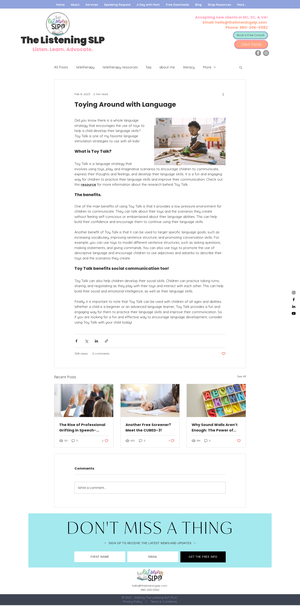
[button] (241, 67)
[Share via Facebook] (76, 341)
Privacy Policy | (137, 601)
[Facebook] (258, 53)
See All (241, 376)
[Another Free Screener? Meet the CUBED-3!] (150, 400)
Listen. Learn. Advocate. (63, 49)
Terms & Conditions (164, 601)
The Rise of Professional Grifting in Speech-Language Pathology (82, 427)
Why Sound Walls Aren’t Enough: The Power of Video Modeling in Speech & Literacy (215, 427)
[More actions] (223, 94)
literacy (189, 67)
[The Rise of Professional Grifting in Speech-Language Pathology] (83, 400)
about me (167, 67)
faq (148, 67)
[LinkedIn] (293, 306)
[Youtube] (293, 313)
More (207, 67)
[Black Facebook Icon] (293, 299)
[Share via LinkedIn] (96, 341)
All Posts (61, 67)
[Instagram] (266, 53)
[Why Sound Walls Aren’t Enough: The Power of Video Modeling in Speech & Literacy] (216, 400)
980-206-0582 (254, 27)
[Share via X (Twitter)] (86, 341)
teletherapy (85, 67)
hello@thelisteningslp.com (241, 22)
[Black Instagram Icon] (293, 292)
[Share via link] (106, 341)
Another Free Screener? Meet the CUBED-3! (148, 427)
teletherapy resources (120, 67)
